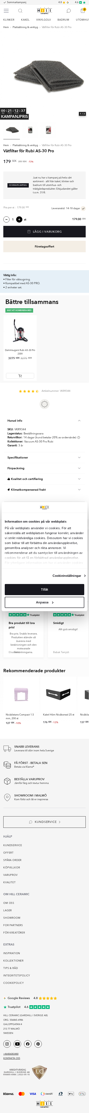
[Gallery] (44, 75)
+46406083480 (10, 1054)
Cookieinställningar (67, 575)
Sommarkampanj (16, 2)
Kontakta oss (11, 1058)
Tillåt (44, 590)
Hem (6, 27)
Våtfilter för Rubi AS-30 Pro (56, 27)
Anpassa (42, 602)
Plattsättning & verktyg (25, 27)
